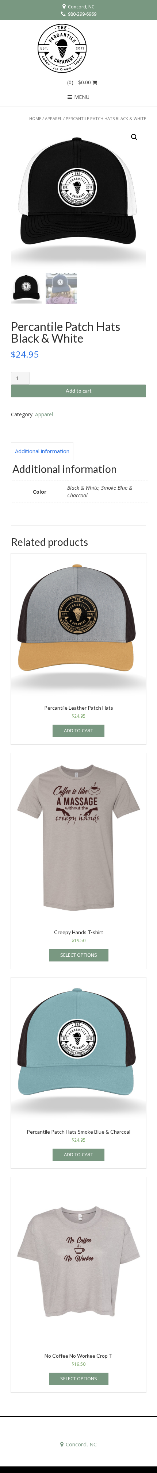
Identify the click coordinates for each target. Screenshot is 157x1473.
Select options (78, 955)
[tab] (42, 451)
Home (35, 118)
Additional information (42, 451)
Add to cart (79, 390)
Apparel (53, 118)
